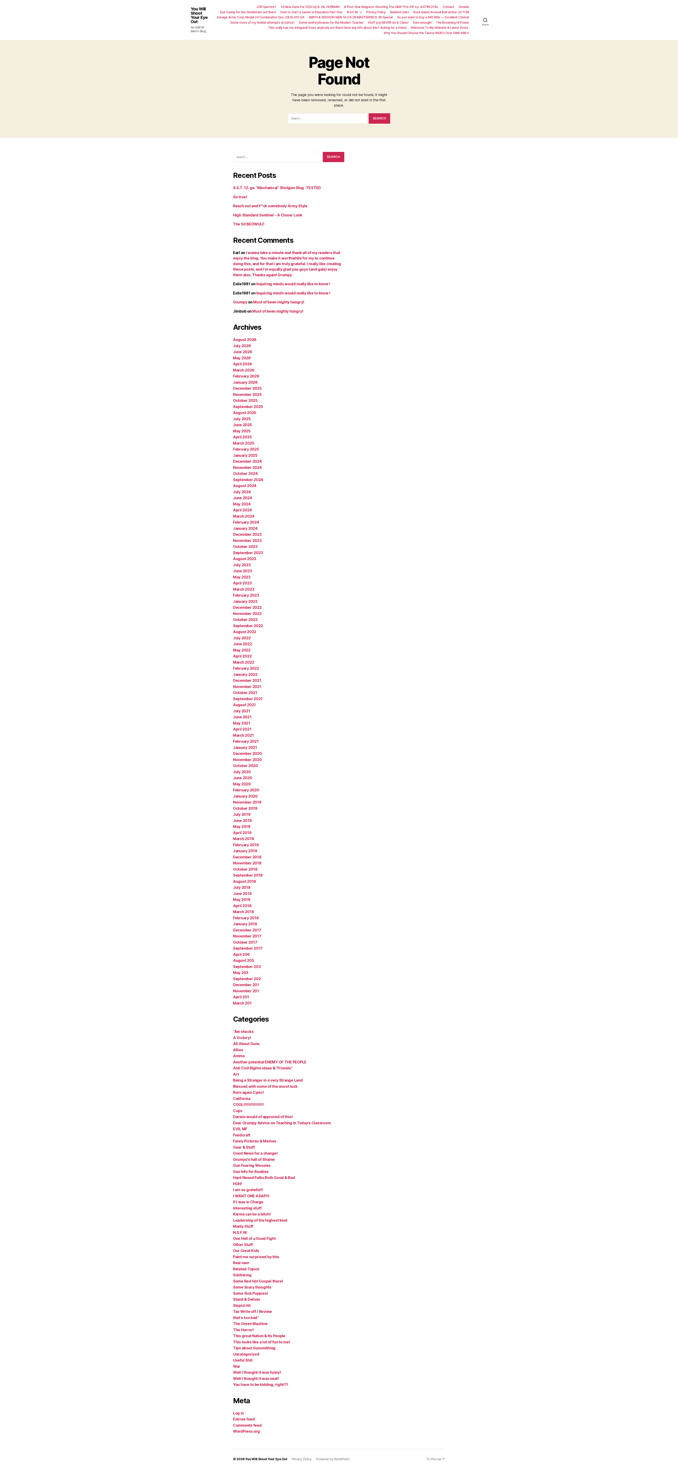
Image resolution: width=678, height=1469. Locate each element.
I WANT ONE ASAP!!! (251, 1196)
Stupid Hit (242, 1305)
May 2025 (242, 431)
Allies (238, 1050)
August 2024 (244, 486)
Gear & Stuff (244, 1147)
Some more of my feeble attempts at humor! (262, 22)
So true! (240, 197)
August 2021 (244, 705)
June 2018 (242, 893)
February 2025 (246, 449)
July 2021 (241, 711)
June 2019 (242, 820)
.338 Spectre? (266, 7)
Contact (448, 7)
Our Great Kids (246, 1250)
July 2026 (242, 346)
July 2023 (242, 565)
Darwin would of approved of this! (263, 1117)
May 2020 (242, 784)
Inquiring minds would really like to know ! (293, 284)
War (236, 1366)
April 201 (241, 997)
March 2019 (243, 839)
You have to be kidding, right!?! (260, 1384)
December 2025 (247, 388)
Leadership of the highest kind (260, 1220)
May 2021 (241, 723)
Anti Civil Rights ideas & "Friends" (262, 1068)
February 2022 (246, 668)
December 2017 (247, 930)
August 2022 (244, 632)
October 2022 (245, 619)
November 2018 (247, 863)
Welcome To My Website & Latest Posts (440, 27)
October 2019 (245, 808)
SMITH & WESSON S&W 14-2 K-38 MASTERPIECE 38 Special (351, 17)
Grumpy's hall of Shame (254, 1159)
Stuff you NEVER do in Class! (388, 22)
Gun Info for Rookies (251, 1171)
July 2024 (242, 492)
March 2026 (243, 370)
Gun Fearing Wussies (252, 1165)
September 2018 (248, 875)
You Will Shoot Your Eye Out (199, 15)
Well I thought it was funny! (257, 1372)
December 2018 (247, 857)
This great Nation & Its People (259, 1336)
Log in (238, 1413)
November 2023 (247, 540)
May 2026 (242, 358)
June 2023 (242, 571)
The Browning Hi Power (452, 22)
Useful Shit (242, 1360)
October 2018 (245, 869)
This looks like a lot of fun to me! (261, 1342)
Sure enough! (422, 22)
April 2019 (242, 833)
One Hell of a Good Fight (254, 1238)
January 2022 (245, 674)
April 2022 (242, 656)
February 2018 (246, 918)
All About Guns (246, 1044)
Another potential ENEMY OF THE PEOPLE (270, 1062)
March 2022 (243, 662)
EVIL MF (240, 1129)
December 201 (246, 985)
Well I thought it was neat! (256, 1378)
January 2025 (245, 455)
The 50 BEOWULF (248, 224)
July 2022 (242, 638)
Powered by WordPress (333, 1459)
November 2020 (247, 760)
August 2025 (244, 413)
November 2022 (247, 613)
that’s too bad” (246, 1318)
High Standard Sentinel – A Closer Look (267, 215)
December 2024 (247, 461)
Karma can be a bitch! (252, 1214)
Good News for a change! (255, 1153)
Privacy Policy (376, 12)
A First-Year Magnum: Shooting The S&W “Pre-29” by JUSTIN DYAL (391, 7)
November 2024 (247, 467)
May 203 (240, 972)
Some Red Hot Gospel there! (258, 1281)
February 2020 (246, 790)
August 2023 (244, 559)
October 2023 (245, 546)
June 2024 (242, 498)
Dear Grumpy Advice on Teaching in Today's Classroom (282, 1123)
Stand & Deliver (246, 1299)
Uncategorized (246, 1354)
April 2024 (242, 510)
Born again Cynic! (248, 1092)
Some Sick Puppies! (250, 1293)
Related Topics (246, 1269)
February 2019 (246, 845)
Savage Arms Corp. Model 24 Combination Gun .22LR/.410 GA (260, 17)
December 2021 (247, 680)
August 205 (243, 960)
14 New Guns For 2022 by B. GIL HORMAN (310, 7)
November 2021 (247, 686)
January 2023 (245, 601)
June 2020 (242, 778)
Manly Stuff (243, 1226)
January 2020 (245, 796)
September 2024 (248, 480)
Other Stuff (243, 1244)
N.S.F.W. (352, 12)
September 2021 (248, 699)
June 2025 (242, 425)
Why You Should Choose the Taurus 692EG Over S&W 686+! (426, 33)
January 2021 (245, 747)
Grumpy (240, 302)
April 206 (241, 954)
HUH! (237, 1184)
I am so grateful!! (248, 1190)
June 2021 (242, 717)
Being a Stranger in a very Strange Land (268, 1080)
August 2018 (244, 881)
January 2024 (245, 528)
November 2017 (247, 936)
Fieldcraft (241, 1135)
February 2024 (246, 522)
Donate (464, 7)
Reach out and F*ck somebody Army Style (270, 206)
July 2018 (242, 887)
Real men (241, 1263)
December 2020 (247, 753)
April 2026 (242, 364)
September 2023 (248, 553)
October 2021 (245, 692)
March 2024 (243, 516)
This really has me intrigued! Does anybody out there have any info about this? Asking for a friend (337, 27)
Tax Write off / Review (252, 1311)
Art (236, 1074)
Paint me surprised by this (256, 1257)
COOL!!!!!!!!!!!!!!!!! (248, 1104)
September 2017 (248, 948)
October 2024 (245, 473)
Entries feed (244, 1419)
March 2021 (243, 735)
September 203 (247, 966)
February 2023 (246, 595)
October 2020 (245, 766)
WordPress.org (246, 1431)
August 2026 (244, 339)
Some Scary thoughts (252, 1287)
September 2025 (248, 407)
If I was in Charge (248, 1202)
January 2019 (245, 851)
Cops (237, 1111)
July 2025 (242, 419)
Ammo (239, 1056)
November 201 (246, 991)
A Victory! (242, 1038)
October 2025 (245, 400)
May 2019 (241, 826)
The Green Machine (250, 1324)
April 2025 (242, 437)
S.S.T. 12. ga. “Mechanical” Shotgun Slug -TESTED (277, 188)
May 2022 (242, 650)
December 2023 (247, 534)
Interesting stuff (247, 1208)
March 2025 (243, 443)
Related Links (399, 12)
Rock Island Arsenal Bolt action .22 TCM (441, 12)
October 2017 (245, 942)
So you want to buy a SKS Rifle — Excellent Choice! (433, 17)
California (241, 1098)
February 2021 (246, 741)
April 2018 (242, 906)
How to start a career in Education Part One (311, 12)
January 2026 (245, 382)
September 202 (247, 979)
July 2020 (242, 772)
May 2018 (241, 899)
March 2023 (243, 589)
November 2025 (247, 394)
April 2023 (242, 583)
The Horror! (243, 1330)
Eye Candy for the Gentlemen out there (248, 12)
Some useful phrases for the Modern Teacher (331, 22)
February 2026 (246, 376)
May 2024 (242, 504)
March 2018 (243, 912)
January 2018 (245, 924)
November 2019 (247, 802)
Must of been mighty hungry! (278, 302)
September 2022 (248, 626)
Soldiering (242, 1275)
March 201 (242, 1003)
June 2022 (242, 644)
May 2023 (242, 577)
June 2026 (242, 352)
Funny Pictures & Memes (254, 1141)
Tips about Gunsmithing (254, 1348)
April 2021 (242, 729)
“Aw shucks (243, 1031)
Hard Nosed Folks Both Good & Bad (264, 1177)
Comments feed (247, 1425)
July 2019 (242, 814)
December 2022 (247, 607)
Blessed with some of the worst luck (265, 1086)
